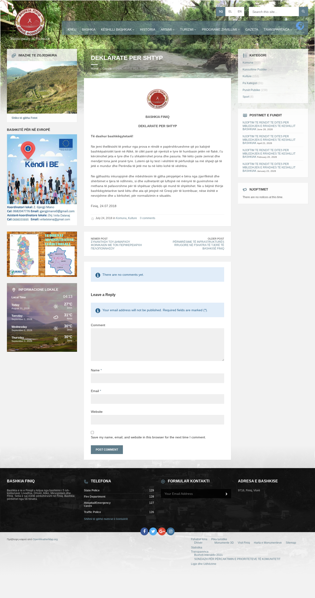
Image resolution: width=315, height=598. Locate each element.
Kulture (132, 218)
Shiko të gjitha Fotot (24, 118)
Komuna (121, 218)
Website (97, 411)
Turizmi (186, 29)
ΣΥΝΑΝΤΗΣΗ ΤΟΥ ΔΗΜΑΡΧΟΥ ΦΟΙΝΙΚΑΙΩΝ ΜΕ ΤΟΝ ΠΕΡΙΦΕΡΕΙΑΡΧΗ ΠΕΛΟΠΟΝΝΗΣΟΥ (116, 245)
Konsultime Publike (255, 69)
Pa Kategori (250, 83)
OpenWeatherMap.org (45, 539)
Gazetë (107, 68)
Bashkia (88, 29)
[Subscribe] (226, 494)
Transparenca (276, 29)
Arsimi (166, 29)
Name (96, 370)
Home (94, 68)
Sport (246, 96)
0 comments (147, 218)
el (230, 11)
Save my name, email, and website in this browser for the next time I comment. (148, 437)
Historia (147, 29)
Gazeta (251, 29)
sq (221, 11)
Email (96, 391)
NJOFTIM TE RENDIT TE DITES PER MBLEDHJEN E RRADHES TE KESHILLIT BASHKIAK (269, 126)
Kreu (72, 29)
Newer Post (99, 238)
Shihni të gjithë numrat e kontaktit (106, 519)
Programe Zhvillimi (219, 29)
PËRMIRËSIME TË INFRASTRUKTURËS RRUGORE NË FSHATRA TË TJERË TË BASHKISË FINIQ (198, 245)
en (240, 11)
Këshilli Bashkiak (116, 29)
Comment (98, 325)
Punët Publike (251, 90)
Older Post (216, 238)
